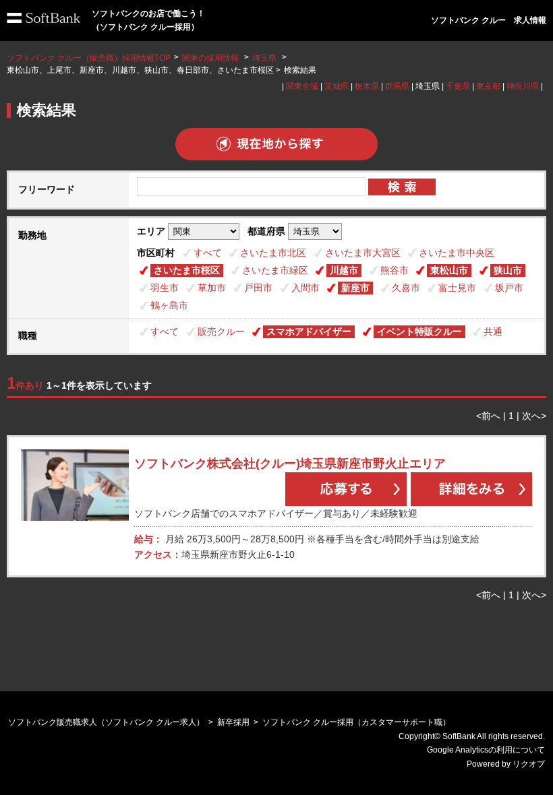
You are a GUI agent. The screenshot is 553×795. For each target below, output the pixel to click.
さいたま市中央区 (456, 252)
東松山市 (449, 270)
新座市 (355, 287)
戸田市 (258, 287)
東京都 (488, 86)
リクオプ (529, 764)
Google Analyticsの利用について (486, 750)
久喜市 (406, 287)
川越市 (344, 270)
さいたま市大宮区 (363, 252)
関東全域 (302, 86)
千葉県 (458, 86)
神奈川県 (522, 86)
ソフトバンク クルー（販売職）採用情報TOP (89, 58)
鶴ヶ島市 (169, 305)
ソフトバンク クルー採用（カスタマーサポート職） (356, 722)
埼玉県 (264, 58)
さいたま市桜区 (187, 270)
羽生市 (164, 287)
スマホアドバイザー (308, 331)
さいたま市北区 (273, 252)
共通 (493, 331)
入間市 (305, 287)
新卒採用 (233, 722)
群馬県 (397, 86)
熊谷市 (394, 270)
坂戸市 (509, 287)
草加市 (212, 287)
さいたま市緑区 (275, 270)
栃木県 (367, 86)
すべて (208, 252)
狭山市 (508, 270)
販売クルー (221, 331)
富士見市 (457, 287)
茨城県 (336, 86)
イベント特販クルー (419, 331)
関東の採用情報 (211, 58)
